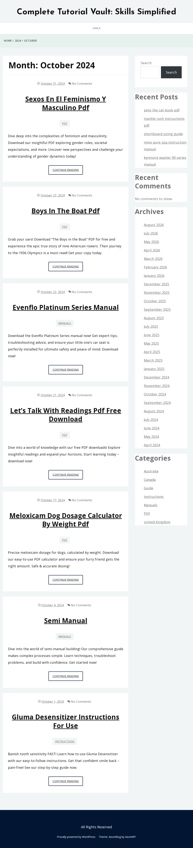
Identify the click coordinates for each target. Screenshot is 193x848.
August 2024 (154, 411)
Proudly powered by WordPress (76, 837)
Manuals (64, 323)
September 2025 (157, 309)
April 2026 (152, 250)
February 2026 (155, 267)
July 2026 (151, 233)
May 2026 (151, 241)
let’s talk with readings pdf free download (65, 414)
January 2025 (154, 368)
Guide (148, 488)
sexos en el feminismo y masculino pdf (65, 103)
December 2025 (156, 284)
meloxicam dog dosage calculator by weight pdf (65, 519)
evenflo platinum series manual (66, 307)
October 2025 (155, 301)
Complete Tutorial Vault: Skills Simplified (96, 12)
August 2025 (154, 318)
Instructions (64, 741)
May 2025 (151, 343)
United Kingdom (157, 522)
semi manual (65, 620)
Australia (151, 471)
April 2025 (152, 352)
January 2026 (154, 275)
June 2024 (151, 428)
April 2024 (152, 445)
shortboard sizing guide (163, 134)
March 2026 (153, 258)
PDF (64, 123)
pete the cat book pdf (162, 110)
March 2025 (153, 360)
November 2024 (156, 385)
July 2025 (151, 326)
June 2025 (151, 335)
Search (146, 63)
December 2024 (156, 377)
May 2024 (151, 436)
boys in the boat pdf (65, 210)
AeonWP (130, 837)
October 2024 (155, 394)
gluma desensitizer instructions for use (65, 721)
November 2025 (156, 292)
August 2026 (154, 224)
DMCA (96, 28)
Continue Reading (68, 171)
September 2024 (157, 402)
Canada (150, 479)
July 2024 (151, 419)
